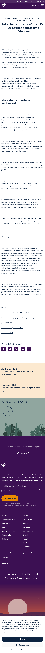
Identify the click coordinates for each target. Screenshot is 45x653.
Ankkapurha (27, 520)
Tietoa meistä (6, 553)
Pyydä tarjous (40, 1)
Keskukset (26, 515)
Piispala (25, 539)
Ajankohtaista (27, 553)
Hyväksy (22, 639)
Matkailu (4, 539)
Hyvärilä (25, 523)
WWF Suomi (36, 294)
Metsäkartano (28, 531)
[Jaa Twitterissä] (10, 349)
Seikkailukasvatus (8, 520)
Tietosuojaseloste (27, 650)
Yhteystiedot (6, 564)
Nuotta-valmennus (8, 531)
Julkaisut (4, 557)
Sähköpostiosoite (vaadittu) (14, 486)
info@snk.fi (22, 453)
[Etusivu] (3, 5)
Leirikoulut (5, 523)
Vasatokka (26, 543)
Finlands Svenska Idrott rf (22, 294)
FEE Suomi (33, 284)
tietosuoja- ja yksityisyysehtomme (26, 505)
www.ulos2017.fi (7, 333)
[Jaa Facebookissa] (3, 349)
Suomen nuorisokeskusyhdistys (32, 289)
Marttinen (26, 527)
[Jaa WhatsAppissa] (16, 349)
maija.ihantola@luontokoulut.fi (12, 328)
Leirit (3, 527)
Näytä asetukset (22, 645)
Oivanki (25, 535)
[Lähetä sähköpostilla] (29, 349)
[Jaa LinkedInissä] (23, 349)
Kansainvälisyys (7, 535)
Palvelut (4, 515)
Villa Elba (26, 547)
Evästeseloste (15, 650)
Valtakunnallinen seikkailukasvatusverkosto (18, 292)
